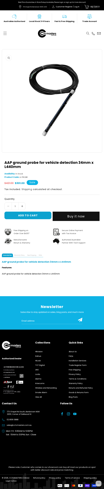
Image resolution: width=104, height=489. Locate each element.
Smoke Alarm (41, 392)
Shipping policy (90, 478)
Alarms (38, 379)
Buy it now (76, 216)
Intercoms (39, 383)
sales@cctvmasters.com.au (19, 425)
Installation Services (77, 360)
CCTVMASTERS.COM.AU (19, 478)
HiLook (38, 360)
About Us (73, 351)
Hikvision (39, 351)
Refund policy (39, 478)
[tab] (7, 255)
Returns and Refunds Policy (81, 388)
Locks (37, 374)
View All (38, 397)
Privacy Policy (75, 374)
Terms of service (72, 478)
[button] (5, 33)
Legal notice (11, 481)
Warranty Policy (76, 383)
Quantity (9, 199)
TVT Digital (40, 365)
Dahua (38, 356)
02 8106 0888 (12, 419)
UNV (37, 369)
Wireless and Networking (46, 388)
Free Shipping (75, 369)
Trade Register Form (78, 365)
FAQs (71, 356)
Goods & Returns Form (79, 392)
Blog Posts (73, 397)
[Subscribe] (80, 320)
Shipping (27, 189)
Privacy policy (55, 478)
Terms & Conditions (77, 379)
